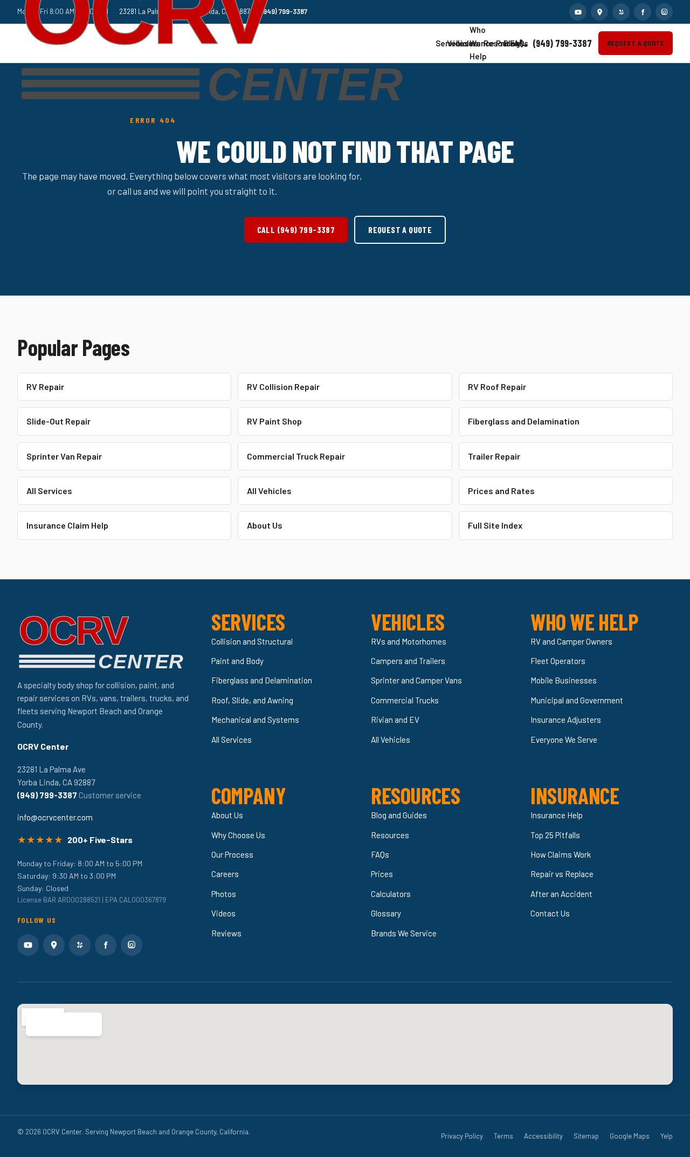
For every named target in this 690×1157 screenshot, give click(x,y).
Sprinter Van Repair (64, 456)
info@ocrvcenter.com (55, 817)
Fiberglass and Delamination (523, 421)
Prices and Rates (501, 490)
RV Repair (45, 386)
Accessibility (543, 1136)
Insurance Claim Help (67, 525)
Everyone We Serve (563, 739)
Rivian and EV (395, 719)
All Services (49, 490)
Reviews (226, 933)
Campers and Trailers (408, 661)
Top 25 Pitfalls (555, 835)
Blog (506, 43)
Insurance (460, 43)
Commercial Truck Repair (296, 456)
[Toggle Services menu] (440, 43)
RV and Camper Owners (571, 641)
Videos (223, 913)
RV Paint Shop (274, 421)
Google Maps (630, 1136)
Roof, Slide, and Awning (252, 700)
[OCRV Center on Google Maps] (599, 11)
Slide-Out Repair (58, 421)
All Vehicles (269, 490)
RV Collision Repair (283, 386)
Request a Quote (635, 42)
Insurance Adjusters (565, 719)
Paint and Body (237, 661)
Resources (486, 43)
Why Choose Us (238, 835)
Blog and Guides (399, 815)
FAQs (512, 43)
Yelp (666, 1136)
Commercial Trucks (405, 700)
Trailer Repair (494, 456)
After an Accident (561, 894)
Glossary (386, 913)
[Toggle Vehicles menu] (451, 43)
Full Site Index (495, 525)
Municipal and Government (576, 700)
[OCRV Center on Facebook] (642, 11)
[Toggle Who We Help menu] (475, 43)
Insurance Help (556, 815)
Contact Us (550, 913)
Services (438, 43)
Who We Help (473, 43)
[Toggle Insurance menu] (462, 43)
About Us (264, 525)
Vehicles (449, 43)
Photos (223, 894)
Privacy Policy (462, 1136)
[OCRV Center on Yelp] (621, 11)
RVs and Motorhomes (408, 641)
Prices (498, 43)
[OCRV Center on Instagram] (664, 11)
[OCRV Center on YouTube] (577, 11)
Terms (503, 1136)
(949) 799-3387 (562, 43)
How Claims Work (560, 854)
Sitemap (586, 1136)
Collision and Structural (252, 641)
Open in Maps (57, 1024)
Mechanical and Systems (255, 719)
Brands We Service (404, 933)
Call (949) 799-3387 (296, 229)
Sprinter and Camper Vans (416, 680)
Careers (225, 874)
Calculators (391, 894)
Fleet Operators (557, 661)
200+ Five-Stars (100, 839)
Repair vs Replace (562, 874)
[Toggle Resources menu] (488, 43)
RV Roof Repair (497, 386)
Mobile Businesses (563, 680)
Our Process (232, 854)
